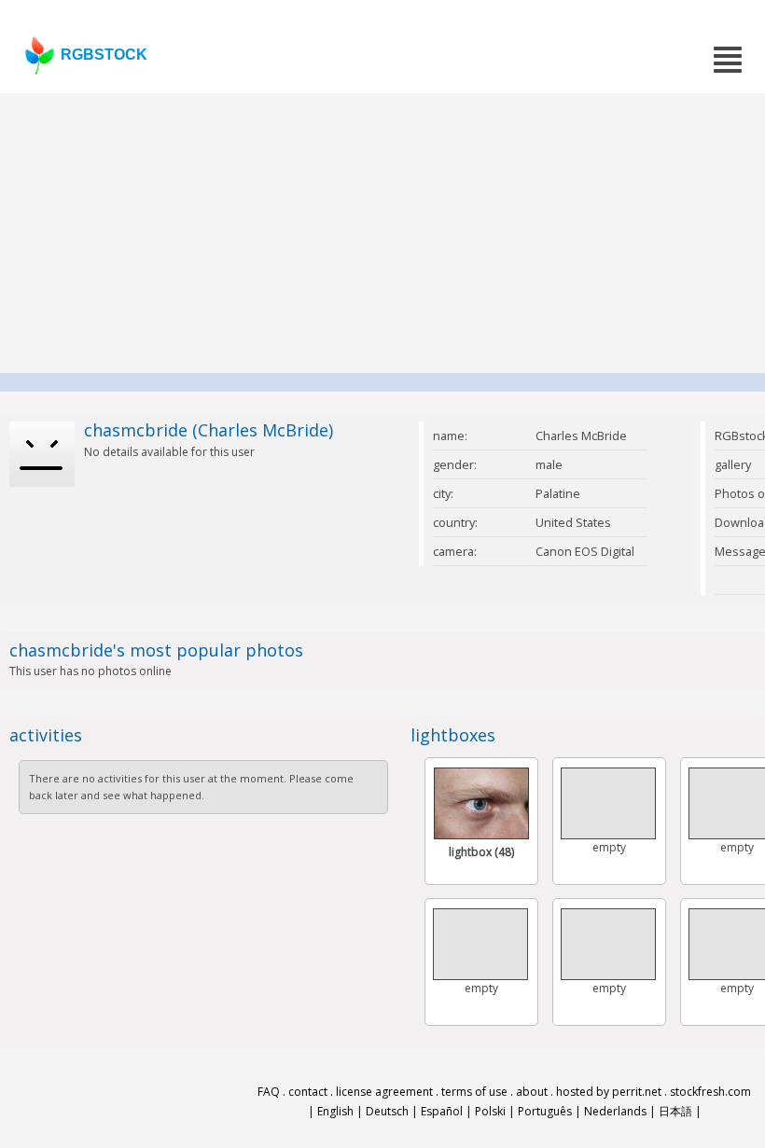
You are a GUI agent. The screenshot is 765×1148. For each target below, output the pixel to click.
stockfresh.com (710, 1092)
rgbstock (104, 54)
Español (442, 1111)
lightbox (481, 852)
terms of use (474, 1092)
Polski (490, 1111)
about (532, 1092)
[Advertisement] (382, 233)
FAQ (268, 1092)
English (335, 1111)
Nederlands (615, 1111)
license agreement (384, 1092)
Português (545, 1111)
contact (307, 1092)
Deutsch (387, 1111)
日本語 (675, 1111)
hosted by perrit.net (608, 1092)
